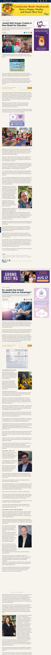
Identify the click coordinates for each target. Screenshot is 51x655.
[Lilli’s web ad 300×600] (41, 317)
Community (12, 255)
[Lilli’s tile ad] (17, 125)
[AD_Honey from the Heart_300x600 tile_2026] (41, 50)
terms (28, 89)
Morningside (29, 256)
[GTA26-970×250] (25, 282)
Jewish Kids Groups (18, 255)
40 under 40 (14, 256)
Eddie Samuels (5, 299)
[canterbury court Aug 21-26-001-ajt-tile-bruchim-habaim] (17, 71)
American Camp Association (7, 256)
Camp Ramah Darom (25, 255)
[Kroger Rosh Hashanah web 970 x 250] (25, 15)
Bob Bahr (4, 32)
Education (8, 255)
